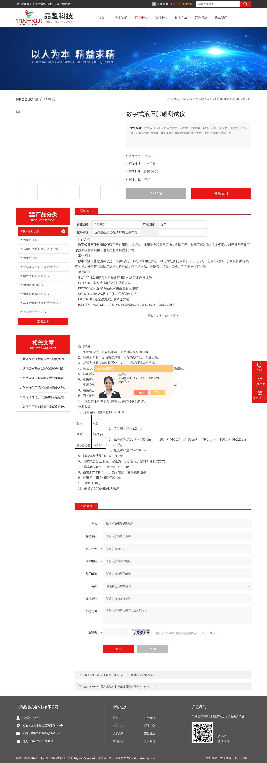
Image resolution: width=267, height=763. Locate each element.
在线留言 (118, 741)
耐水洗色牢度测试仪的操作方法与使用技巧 (45, 387)
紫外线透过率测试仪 (36, 276)
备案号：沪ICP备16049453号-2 (117, 758)
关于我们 (121, 17)
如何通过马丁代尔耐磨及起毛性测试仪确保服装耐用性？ (45, 397)
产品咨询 (156, 193)
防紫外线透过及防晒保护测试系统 (45, 249)
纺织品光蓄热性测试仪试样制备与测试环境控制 (45, 368)
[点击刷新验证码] (141, 632)
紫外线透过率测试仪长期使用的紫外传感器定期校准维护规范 (45, 359)
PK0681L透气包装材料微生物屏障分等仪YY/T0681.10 (123, 686)
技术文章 (181, 17)
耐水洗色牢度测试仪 (36, 294)
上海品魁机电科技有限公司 (48, 3)
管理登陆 (211, 758)
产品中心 (141, 17)
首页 (101, 17)
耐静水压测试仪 (33, 285)
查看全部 (43, 321)
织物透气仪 (30, 258)
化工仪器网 (241, 758)
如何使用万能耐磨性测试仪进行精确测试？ (45, 406)
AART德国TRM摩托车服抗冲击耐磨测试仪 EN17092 (122, 674)
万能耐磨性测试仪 (35, 311)
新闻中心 (161, 17)
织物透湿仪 (30, 240)
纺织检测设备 (204, 99)
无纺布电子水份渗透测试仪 (40, 267)
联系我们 (221, 17)
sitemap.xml (147, 758)
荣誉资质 (201, 17)
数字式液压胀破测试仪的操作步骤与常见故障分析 (45, 378)
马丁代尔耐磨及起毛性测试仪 (42, 302)
